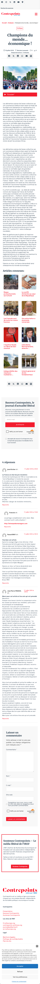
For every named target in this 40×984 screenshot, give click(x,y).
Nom (8, 776)
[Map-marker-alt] (22, 2)
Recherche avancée (7, 8)
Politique (20, 28)
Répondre (5, 505)
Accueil (4, 23)
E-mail (9, 785)
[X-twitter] (10, 2)
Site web (9, 795)
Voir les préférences (20, 977)
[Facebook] (2, 2)
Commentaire (11, 749)
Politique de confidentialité (19, 981)
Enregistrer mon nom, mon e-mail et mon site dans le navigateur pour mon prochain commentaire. (21, 804)
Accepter (20, 966)
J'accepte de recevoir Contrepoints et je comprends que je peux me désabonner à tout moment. (20, 440)
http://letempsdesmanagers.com (15, 523)
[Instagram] (6, 2)
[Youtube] (18, 2)
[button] (37, 946)
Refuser (20, 972)
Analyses (11, 23)
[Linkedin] (14, 2)
